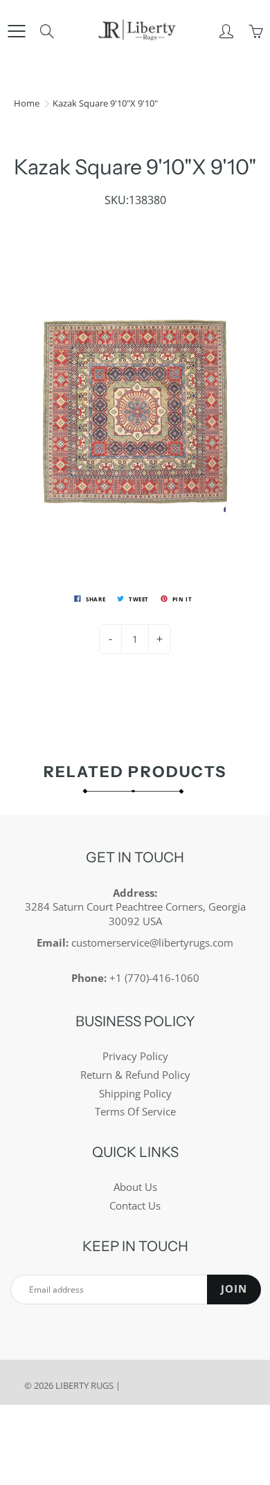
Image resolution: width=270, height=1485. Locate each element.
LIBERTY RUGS (84, 1385)
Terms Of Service (135, 1111)
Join (234, 1288)
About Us (135, 1187)
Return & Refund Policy (135, 1075)
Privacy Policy (135, 1056)
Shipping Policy (135, 1093)
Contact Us (135, 1205)
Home (26, 103)
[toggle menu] (16, 31)
